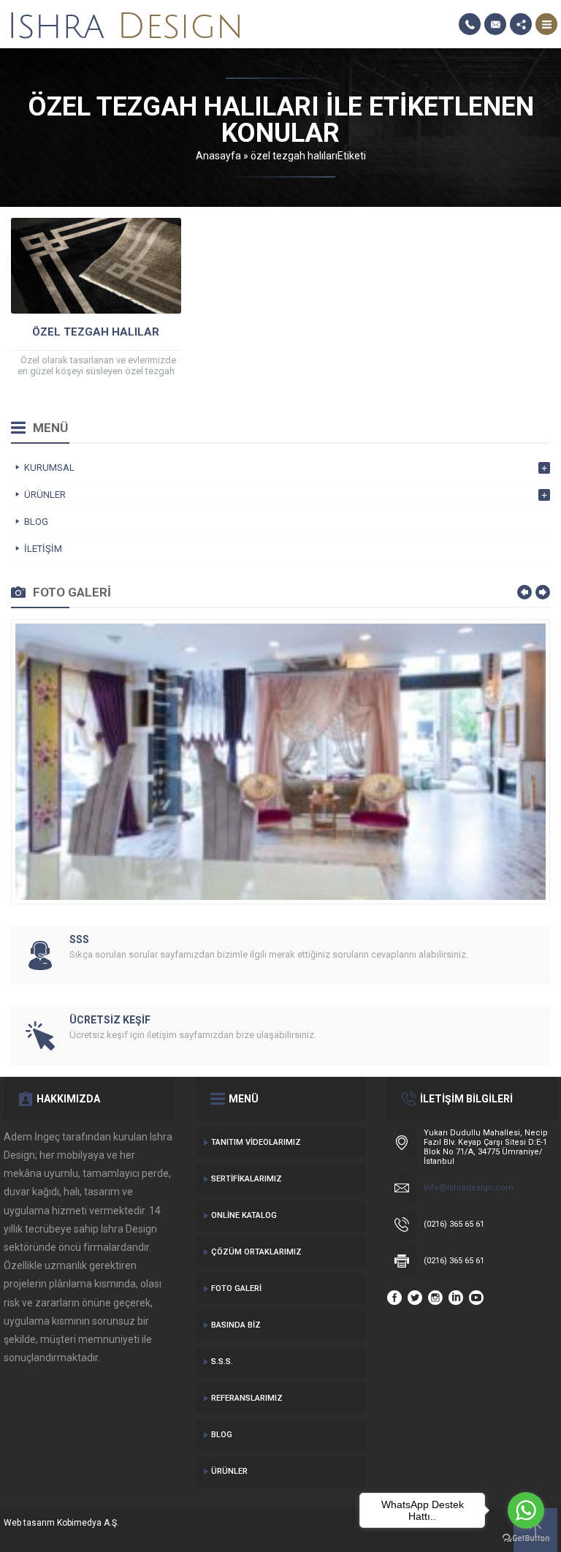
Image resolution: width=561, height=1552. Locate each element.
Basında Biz (236, 1325)
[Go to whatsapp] (526, 1510)
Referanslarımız (247, 1398)
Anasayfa (218, 156)
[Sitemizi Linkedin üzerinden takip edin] (456, 1297)
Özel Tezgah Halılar (95, 331)
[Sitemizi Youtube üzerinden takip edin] (476, 1297)
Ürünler (229, 1471)
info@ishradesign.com (469, 1187)
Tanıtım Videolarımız (256, 1142)
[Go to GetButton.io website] (526, 1538)
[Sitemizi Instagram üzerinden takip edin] (435, 1297)
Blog (221, 1434)
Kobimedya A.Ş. (88, 1523)
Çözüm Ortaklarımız (256, 1252)
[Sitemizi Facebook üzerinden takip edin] (394, 1297)
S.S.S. (222, 1361)
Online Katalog (244, 1215)
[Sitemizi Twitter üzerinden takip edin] (415, 1297)
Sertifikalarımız (246, 1179)
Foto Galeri (236, 1288)
